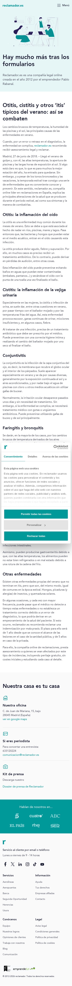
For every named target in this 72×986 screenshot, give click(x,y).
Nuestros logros (11, 931)
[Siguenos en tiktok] (35, 864)
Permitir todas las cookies (36, 513)
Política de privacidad (46, 937)
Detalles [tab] (32, 456)
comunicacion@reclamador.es (21, 755)
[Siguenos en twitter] (12, 864)
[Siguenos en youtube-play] (42, 864)
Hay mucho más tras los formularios (36, 61)
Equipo (6, 926)
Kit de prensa (13, 774)
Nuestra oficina (14, 705)
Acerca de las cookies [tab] (55, 456)
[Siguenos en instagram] (27, 864)
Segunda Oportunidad (15, 899)
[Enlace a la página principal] (13, 5)
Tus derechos (42, 888)
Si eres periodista (16, 741)
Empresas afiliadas (44, 893)
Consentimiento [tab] (13, 456)
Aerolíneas (8, 882)
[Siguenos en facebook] (5, 864)
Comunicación (10, 954)
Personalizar (34, 525)
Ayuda (38, 882)
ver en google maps (15, 719)
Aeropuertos (9, 888)
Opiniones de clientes (14, 937)
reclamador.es (42, 146)
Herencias (8, 905)
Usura (6, 910)
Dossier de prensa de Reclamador (23, 786)
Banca (6, 893)
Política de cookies (45, 943)
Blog (5, 949)
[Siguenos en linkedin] (20, 864)
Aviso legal (41, 926)
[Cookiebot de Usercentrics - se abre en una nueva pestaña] (53, 447)
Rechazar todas (36, 535)
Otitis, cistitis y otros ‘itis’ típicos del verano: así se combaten (34, 112)
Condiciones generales (47, 931)
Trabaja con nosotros (14, 943)
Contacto (40, 899)
